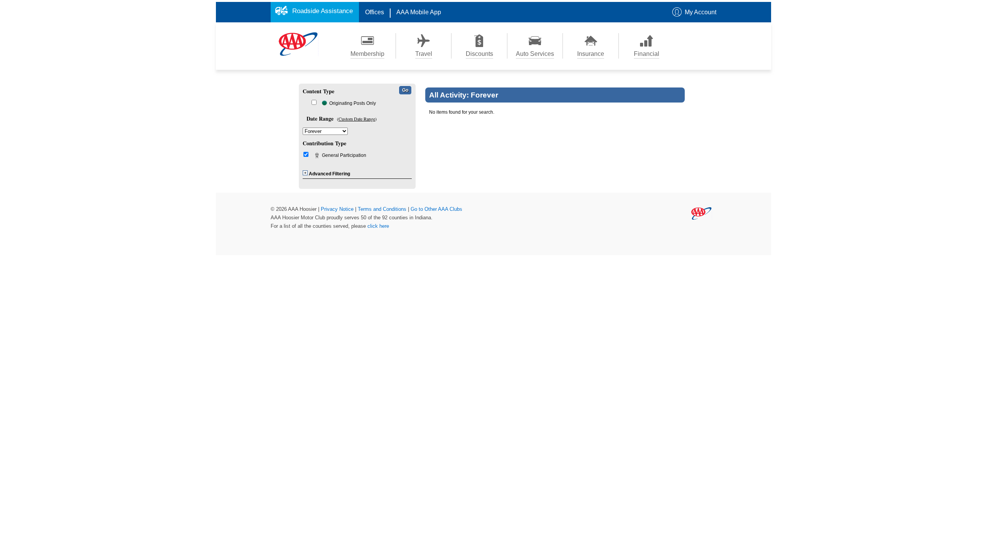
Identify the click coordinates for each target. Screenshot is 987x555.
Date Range (320, 118)
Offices (374, 12)
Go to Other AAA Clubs (436, 209)
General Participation (344, 155)
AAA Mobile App (418, 12)
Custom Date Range (357, 119)
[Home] (298, 43)
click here (378, 226)
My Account (700, 12)
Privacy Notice (338, 209)
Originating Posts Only (352, 103)
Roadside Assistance (322, 11)
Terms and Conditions (383, 209)
